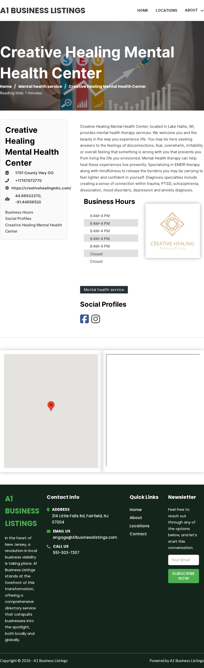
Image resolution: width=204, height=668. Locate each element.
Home (142, 10)
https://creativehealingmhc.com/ (41, 188)
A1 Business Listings (42, 10)
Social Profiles (18, 218)
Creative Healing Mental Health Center (33, 228)
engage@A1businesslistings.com (85, 537)
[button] (51, 406)
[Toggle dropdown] (202, 10)
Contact (138, 534)
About (136, 518)
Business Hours (19, 212)
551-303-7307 (66, 552)
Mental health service (40, 86)
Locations (166, 10)
